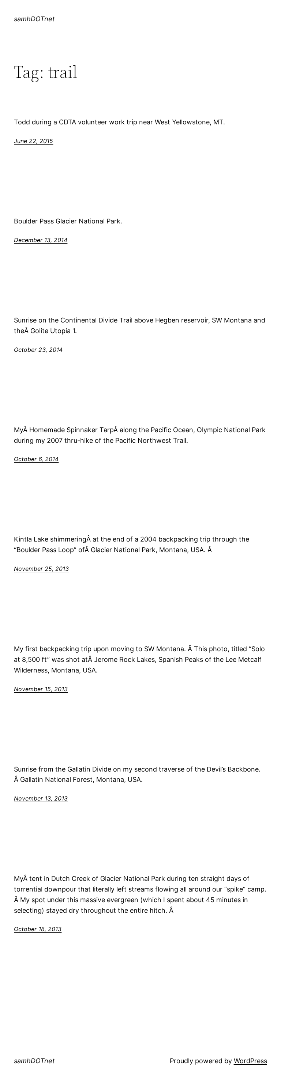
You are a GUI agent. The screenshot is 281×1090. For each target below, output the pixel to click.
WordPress (250, 1061)
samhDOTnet (34, 19)
